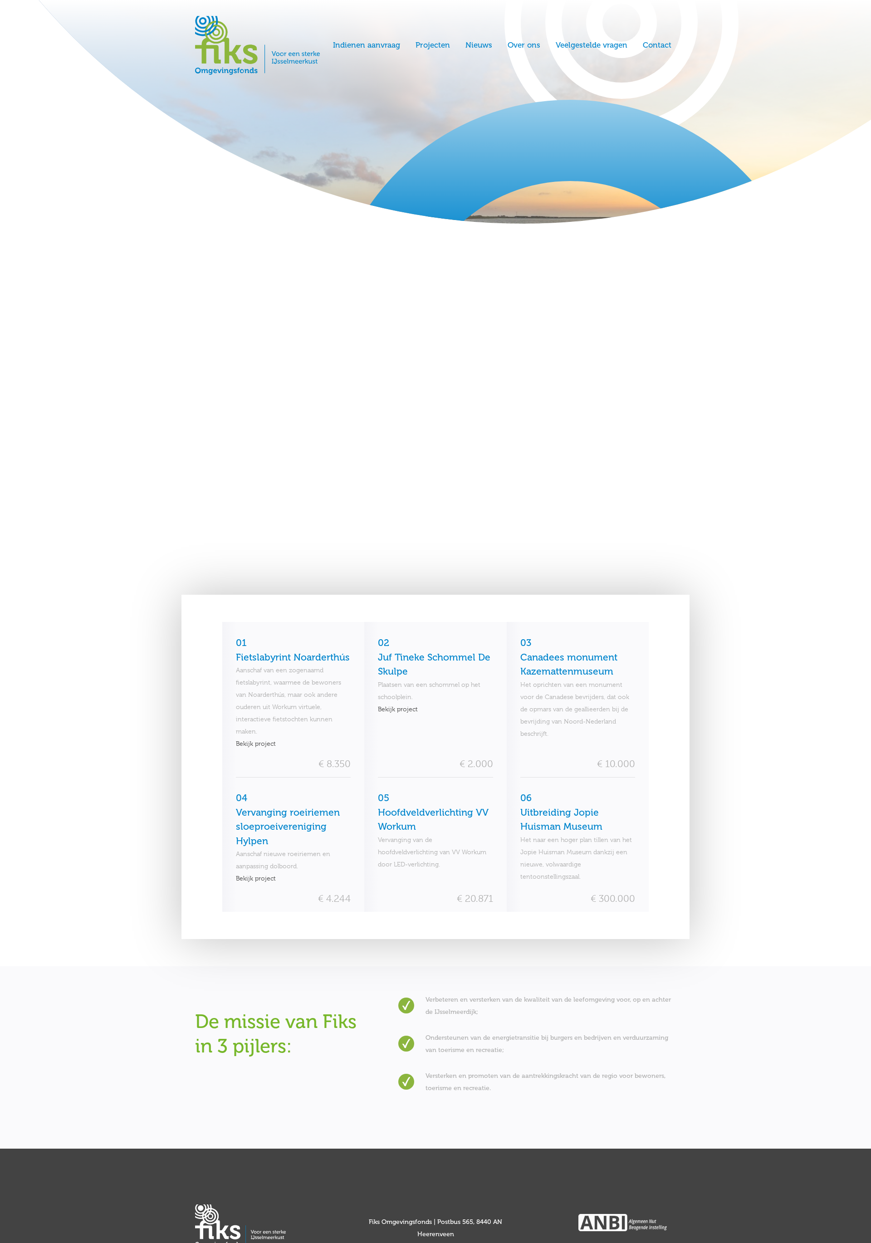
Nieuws (478, 44)
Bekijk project (256, 743)
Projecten (433, 44)
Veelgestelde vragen (591, 44)
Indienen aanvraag (366, 44)
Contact (657, 44)
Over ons (524, 44)
